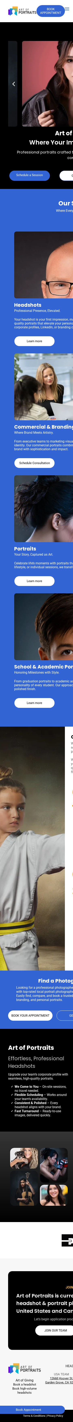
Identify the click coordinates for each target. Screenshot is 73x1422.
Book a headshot (24, 1384)
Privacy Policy (55, 1415)
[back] (13, 83)
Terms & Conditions (34, 1415)
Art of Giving (24, 1380)
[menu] (67, 9)
